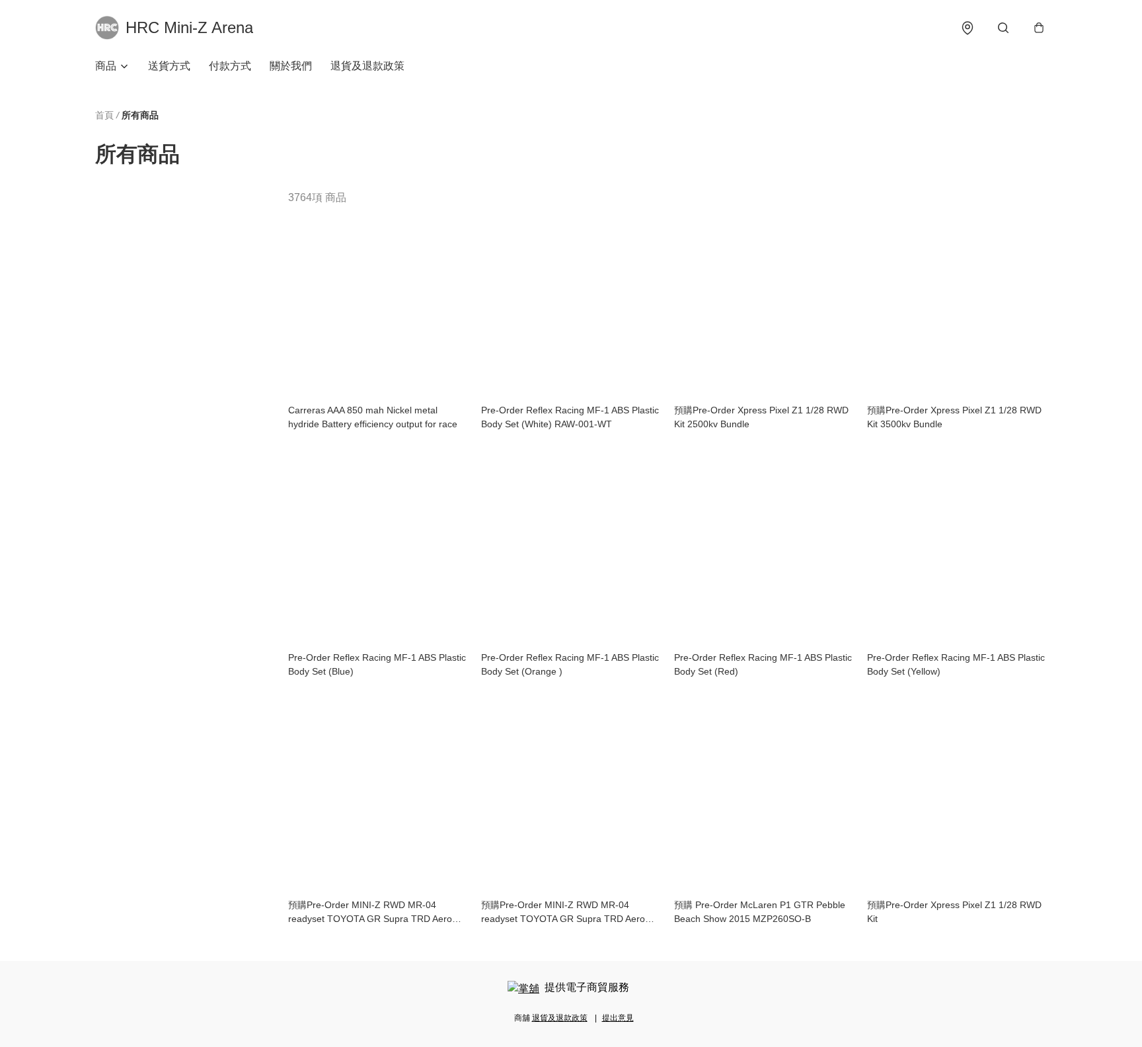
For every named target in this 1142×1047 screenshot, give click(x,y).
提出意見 (618, 1018)
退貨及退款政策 (367, 65)
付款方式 (230, 65)
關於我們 (291, 65)
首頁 (104, 115)
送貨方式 (169, 65)
